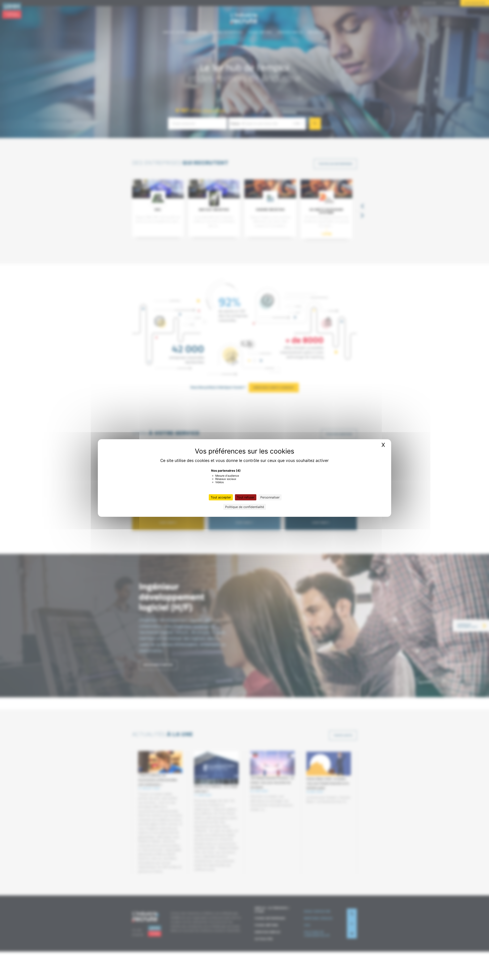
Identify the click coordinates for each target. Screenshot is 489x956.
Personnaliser (270, 497)
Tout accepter (221, 497)
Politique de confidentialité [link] (244, 507)
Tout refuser (245, 497)
